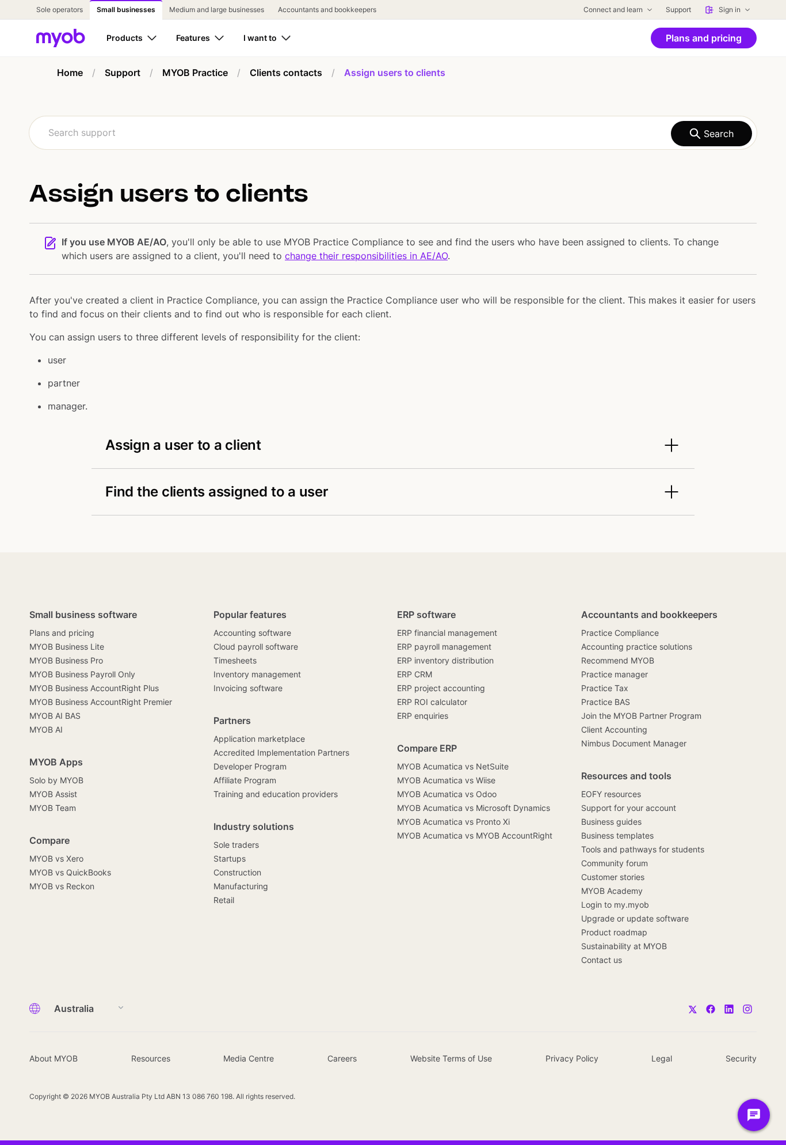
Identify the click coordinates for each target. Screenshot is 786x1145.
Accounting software (252, 633)
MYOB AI (46, 729)
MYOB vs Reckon (61, 886)
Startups (229, 858)
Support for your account (628, 808)
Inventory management (257, 674)
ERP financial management (447, 633)
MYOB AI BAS (55, 716)
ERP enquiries (422, 716)
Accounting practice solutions (636, 646)
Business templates (617, 835)
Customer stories (612, 877)
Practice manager (614, 674)
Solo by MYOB (56, 780)
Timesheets (235, 660)
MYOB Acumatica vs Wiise (446, 780)
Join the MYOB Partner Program (641, 716)
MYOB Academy (612, 891)
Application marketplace (259, 739)
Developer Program (250, 766)
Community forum (614, 863)
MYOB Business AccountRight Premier (100, 702)
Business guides (611, 821)
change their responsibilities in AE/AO (366, 255)
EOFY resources (611, 794)
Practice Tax (604, 688)
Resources (150, 1058)
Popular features (250, 614)
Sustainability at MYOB (624, 946)
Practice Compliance (620, 633)
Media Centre (248, 1058)
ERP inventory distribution (445, 660)
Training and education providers (275, 794)
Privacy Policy (571, 1058)
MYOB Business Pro (66, 660)
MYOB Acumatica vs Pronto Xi (453, 821)
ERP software (426, 614)
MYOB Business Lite (66, 646)
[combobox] (393, 132)
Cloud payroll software (255, 646)
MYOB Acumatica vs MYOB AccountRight (474, 835)
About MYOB (53, 1058)
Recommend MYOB (617, 660)
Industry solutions (253, 826)
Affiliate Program (244, 780)
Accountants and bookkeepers (649, 614)
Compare (49, 840)
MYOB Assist (53, 794)
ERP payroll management (444, 646)
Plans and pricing (61, 633)
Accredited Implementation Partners (281, 752)
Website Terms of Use (451, 1058)
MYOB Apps (56, 762)
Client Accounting (614, 729)
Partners (232, 720)
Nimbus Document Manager (633, 743)
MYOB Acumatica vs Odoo (447, 794)
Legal (661, 1058)
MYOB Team (52, 808)
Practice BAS (605, 702)
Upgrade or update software (635, 918)
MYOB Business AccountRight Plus (94, 688)
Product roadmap (614, 932)
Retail (223, 900)
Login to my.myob (615, 904)
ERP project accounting (441, 688)
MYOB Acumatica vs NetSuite (453, 766)
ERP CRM (414, 674)
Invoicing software (248, 688)
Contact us (601, 960)
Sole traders (236, 845)
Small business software (83, 614)
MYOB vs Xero (56, 858)
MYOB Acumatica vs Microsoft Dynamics (473, 808)
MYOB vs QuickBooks (70, 872)
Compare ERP (427, 748)
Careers (342, 1058)
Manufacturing (240, 886)
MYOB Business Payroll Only (82, 674)
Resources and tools (626, 776)
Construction (237, 872)
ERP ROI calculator (432, 702)
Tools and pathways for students (642, 849)
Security (741, 1058)
